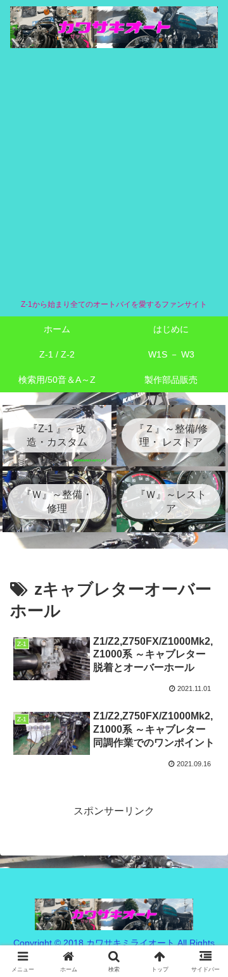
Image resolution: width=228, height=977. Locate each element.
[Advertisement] (114, 173)
